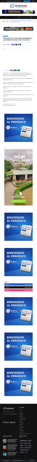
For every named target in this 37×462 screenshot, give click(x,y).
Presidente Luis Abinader (24, 449)
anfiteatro (21, 445)
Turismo (21, 432)
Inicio (5, 21)
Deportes (21, 413)
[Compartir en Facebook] (12, 44)
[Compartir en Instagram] (14, 44)
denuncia (21, 447)
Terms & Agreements (6, 460)
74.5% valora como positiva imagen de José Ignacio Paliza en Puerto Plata (12, 453)
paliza (21, 443)
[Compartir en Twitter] (16, 44)
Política (21, 425)
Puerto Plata (8, 21)
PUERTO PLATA (23, 440)
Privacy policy (32, 460)
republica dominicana (27, 443)
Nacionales (22, 422)
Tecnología (22, 430)
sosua (26, 452)
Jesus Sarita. (25, 460)
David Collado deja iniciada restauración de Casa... (14, 1)
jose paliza (22, 452)
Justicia (21, 421)
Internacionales (22, 419)
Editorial (21, 416)
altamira (30, 445)
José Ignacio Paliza (28, 447)
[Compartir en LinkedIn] (18, 44)
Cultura (21, 411)
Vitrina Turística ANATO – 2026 (25, 433)
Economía (21, 414)
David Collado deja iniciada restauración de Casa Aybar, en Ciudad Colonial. (12, 440)
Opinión (21, 424)
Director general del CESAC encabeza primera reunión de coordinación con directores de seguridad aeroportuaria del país (12, 446)
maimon (26, 445)
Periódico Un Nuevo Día (12, 442)
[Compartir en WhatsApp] (20, 44)
